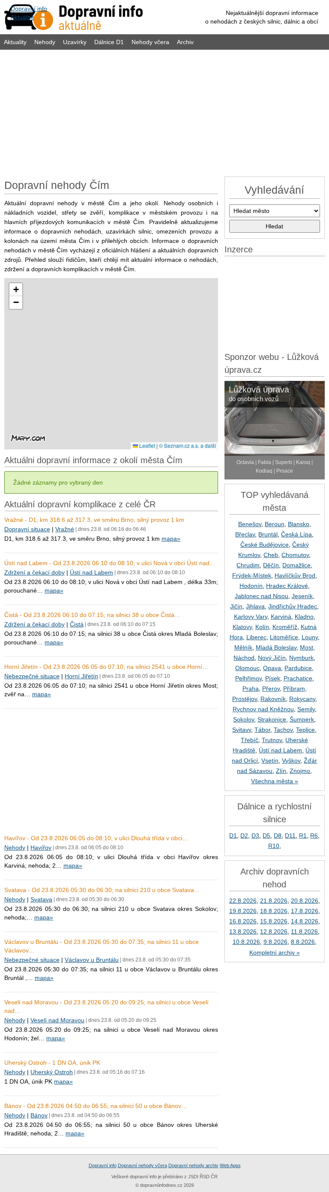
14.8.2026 (304, 921)
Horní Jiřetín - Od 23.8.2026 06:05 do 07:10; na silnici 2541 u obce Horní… (106, 666)
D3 (255, 835)
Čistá (77, 624)
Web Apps (230, 1165)
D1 (233, 835)
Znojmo (300, 770)
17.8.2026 (304, 910)
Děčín (271, 565)
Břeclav (245, 534)
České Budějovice (264, 544)
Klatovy (242, 626)
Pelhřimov (248, 678)
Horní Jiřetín (81, 676)
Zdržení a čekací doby (34, 572)
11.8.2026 (304, 931)
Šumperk (302, 719)
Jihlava (255, 606)
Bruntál (268, 534)
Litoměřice (284, 637)
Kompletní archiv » (274, 952)
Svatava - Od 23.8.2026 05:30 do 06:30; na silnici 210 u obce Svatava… (102, 890)
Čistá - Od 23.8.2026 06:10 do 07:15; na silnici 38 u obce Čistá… (92, 614)
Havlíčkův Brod (295, 575)
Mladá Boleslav (276, 647)
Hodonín (251, 585)
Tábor (262, 729)
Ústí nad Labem (91, 572)
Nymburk (301, 657)
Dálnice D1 (109, 42)
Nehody (44, 42)
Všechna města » (274, 781)
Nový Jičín (272, 657)
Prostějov (244, 698)
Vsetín (269, 760)
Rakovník (273, 698)
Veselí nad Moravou (57, 1020)
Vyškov (291, 760)
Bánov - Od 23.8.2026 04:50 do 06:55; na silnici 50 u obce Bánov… (95, 1105)
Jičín (236, 606)
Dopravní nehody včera (142, 1165)
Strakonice (271, 719)
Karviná (281, 616)
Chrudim (248, 565)
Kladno (304, 616)
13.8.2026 (243, 931)
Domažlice (296, 565)
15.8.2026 (273, 921)
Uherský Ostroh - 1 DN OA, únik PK (52, 1062)
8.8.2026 (303, 941)
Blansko (298, 524)
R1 (303, 835)
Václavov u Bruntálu (92, 959)
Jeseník (302, 596)
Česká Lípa (296, 534)
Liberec (256, 637)
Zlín (281, 770)
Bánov (39, 1115)
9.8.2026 (275, 941)
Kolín (262, 626)
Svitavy (241, 729)
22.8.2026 (243, 900)
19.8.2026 (243, 910)
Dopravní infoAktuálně (29, 13)
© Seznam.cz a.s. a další (187, 445)
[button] (15, 289)
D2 (244, 835)
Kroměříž (284, 626)
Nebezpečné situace (32, 676)
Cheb (270, 554)
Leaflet (146, 445)
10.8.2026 (246, 941)
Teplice (305, 729)
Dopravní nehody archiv (193, 1165)
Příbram (294, 688)
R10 (273, 845)
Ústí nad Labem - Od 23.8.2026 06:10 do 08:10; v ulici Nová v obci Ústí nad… (109, 563)
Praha (250, 688)
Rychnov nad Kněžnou (263, 709)
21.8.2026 (273, 900)
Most (306, 647)
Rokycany (302, 698)
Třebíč (249, 740)
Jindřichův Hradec (292, 606)
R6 (314, 835)
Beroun (274, 524)
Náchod (243, 657)
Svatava (41, 899)
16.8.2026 (243, 921)
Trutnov (272, 740)
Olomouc (247, 668)
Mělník (243, 647)
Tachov (283, 729)
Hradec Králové (287, 585)
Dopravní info (103, 1165)
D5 (266, 835)
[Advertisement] (164, 112)
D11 (290, 835)
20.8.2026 (304, 900)
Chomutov (295, 554)
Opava (272, 668)
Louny (310, 637)
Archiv (185, 42)
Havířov (40, 847)
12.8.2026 (273, 931)
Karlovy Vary (250, 616)
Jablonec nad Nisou (261, 596)
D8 (277, 835)
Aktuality (15, 42)
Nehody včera (150, 42)
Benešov (249, 524)
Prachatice (298, 678)
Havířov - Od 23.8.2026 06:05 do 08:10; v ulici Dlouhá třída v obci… (96, 838)
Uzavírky (75, 42)
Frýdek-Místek (251, 575)
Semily (306, 709)
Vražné (64, 529)
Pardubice (298, 668)
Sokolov (243, 719)
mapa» (171, 538)
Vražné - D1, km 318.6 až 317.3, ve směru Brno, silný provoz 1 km (94, 519)
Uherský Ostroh (51, 1072)
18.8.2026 (273, 910)
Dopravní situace (27, 529)
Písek (272, 678)
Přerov (271, 688)
